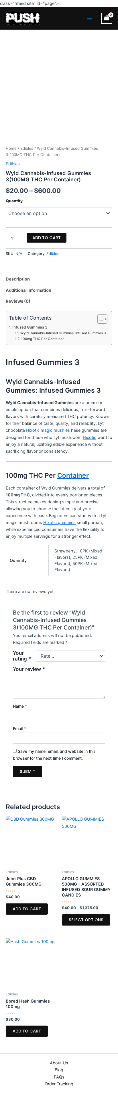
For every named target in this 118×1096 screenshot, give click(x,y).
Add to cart (46, 238)
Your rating (22, 656)
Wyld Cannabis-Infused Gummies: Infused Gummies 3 (63, 333)
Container (73, 475)
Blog (59, 1069)
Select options (86, 920)
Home (11, 148)
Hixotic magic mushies (48, 430)
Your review (29, 669)
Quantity (14, 200)
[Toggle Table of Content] (99, 319)
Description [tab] (18, 279)
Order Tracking (59, 1084)
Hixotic (89, 437)
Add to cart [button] (27, 909)
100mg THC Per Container (42, 339)
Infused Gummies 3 (29, 327)
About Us (59, 1063)
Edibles (26, 148)
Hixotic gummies (59, 522)
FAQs (59, 1077)
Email (19, 728)
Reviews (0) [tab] (18, 301)
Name (20, 706)
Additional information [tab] (28, 290)
